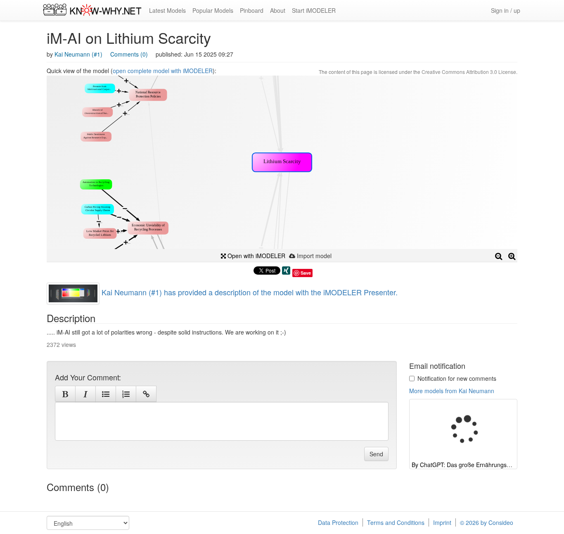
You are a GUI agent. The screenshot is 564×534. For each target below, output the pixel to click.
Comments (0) (129, 54)
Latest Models (167, 10)
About (277, 10)
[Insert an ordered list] (126, 394)
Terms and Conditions (395, 522)
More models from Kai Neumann (451, 391)
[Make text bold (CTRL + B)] (65, 394)
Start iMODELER (314, 10)
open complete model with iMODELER (163, 70)
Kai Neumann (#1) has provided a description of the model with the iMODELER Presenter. (250, 292)
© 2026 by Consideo (486, 522)
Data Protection (338, 522)
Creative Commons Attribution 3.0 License (469, 71)
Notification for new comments (456, 378)
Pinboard (251, 10)
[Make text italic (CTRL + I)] (85, 394)
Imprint (442, 522)
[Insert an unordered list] (105, 394)
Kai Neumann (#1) (78, 54)
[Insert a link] (146, 394)
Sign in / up (505, 10)
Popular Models (212, 10)
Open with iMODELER (255, 256)
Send (376, 454)
